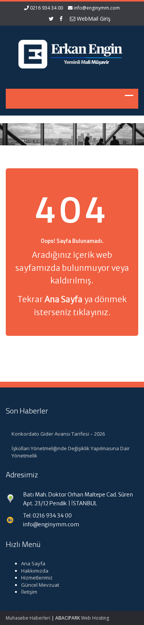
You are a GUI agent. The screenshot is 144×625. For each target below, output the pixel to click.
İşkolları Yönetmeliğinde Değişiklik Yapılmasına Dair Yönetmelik (71, 452)
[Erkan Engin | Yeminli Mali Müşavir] (72, 52)
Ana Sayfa (33, 563)
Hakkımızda (34, 570)
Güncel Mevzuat (40, 584)
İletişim (29, 591)
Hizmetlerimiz (37, 577)
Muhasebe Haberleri (28, 618)
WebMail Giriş (93, 18)
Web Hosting (95, 618)
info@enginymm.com (97, 8)
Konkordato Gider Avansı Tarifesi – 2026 (58, 433)
